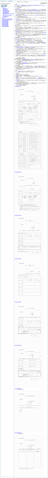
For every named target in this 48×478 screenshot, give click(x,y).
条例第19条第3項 (24, 62)
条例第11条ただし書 (23, 46)
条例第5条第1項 (19, 9)
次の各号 (32, 9)
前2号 (18, 19)
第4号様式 (31, 67)
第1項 (17, 20)
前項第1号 (29, 43)
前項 (16, 15)
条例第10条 (21, 38)
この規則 (18, 5)
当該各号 (42, 9)
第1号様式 (27, 67)
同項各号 (37, 15)
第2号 (33, 43)
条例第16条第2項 (24, 59)
